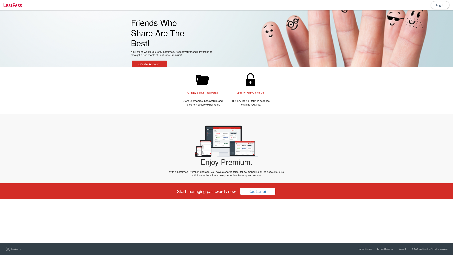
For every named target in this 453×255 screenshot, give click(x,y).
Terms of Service (365, 249)
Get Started (258, 191)
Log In (440, 5)
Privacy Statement (385, 249)
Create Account (149, 64)
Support (402, 249)
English (14, 249)
